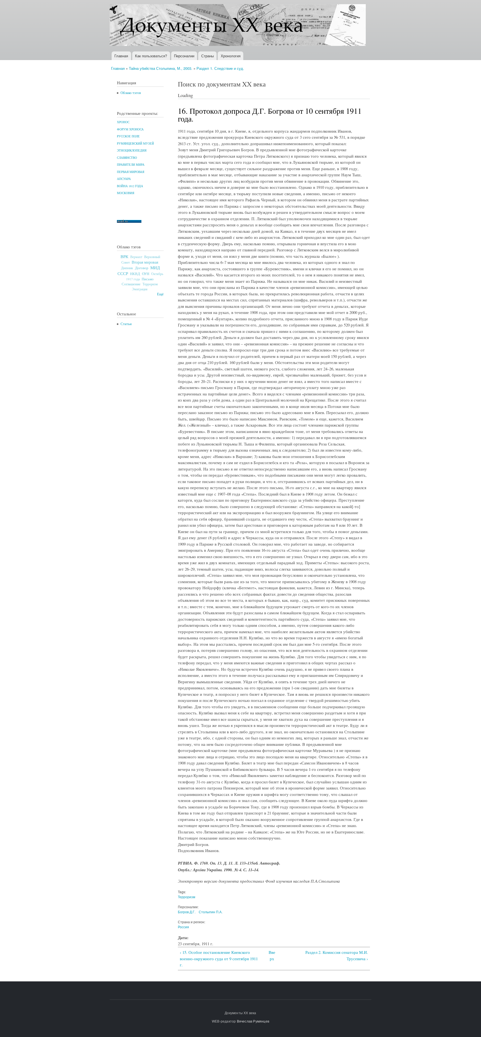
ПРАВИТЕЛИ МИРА (130, 165)
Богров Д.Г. (186, 911)
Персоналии (184, 55)
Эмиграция (140, 289)
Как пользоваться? (151, 55)
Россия (183, 926)
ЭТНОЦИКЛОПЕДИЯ (131, 150)
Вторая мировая (145, 262)
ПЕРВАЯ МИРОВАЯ (130, 172)
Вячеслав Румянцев (253, 1021)
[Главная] (238, 25)
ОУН (145, 273)
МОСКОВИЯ (125, 193)
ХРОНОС (123, 122)
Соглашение (131, 284)
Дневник (127, 268)
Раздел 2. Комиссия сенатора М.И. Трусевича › (336, 955)
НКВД (135, 273)
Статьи (126, 323)
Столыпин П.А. (210, 911)
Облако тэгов (131, 92)
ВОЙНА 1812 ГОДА (130, 186)
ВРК (124, 256)
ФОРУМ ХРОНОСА (130, 129)
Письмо (148, 278)
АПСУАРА (124, 179)
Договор (141, 267)
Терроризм (150, 284)
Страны (207, 55)
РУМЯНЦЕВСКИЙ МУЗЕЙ (135, 143)
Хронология (230, 55)
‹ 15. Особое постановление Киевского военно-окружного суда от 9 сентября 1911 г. (219, 958)
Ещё (160, 294)
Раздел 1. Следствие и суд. (220, 68)
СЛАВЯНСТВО (127, 158)
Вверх (272, 955)
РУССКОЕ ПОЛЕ (128, 136)
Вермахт (136, 257)
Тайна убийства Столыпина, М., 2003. (160, 68)
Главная (121, 55)
